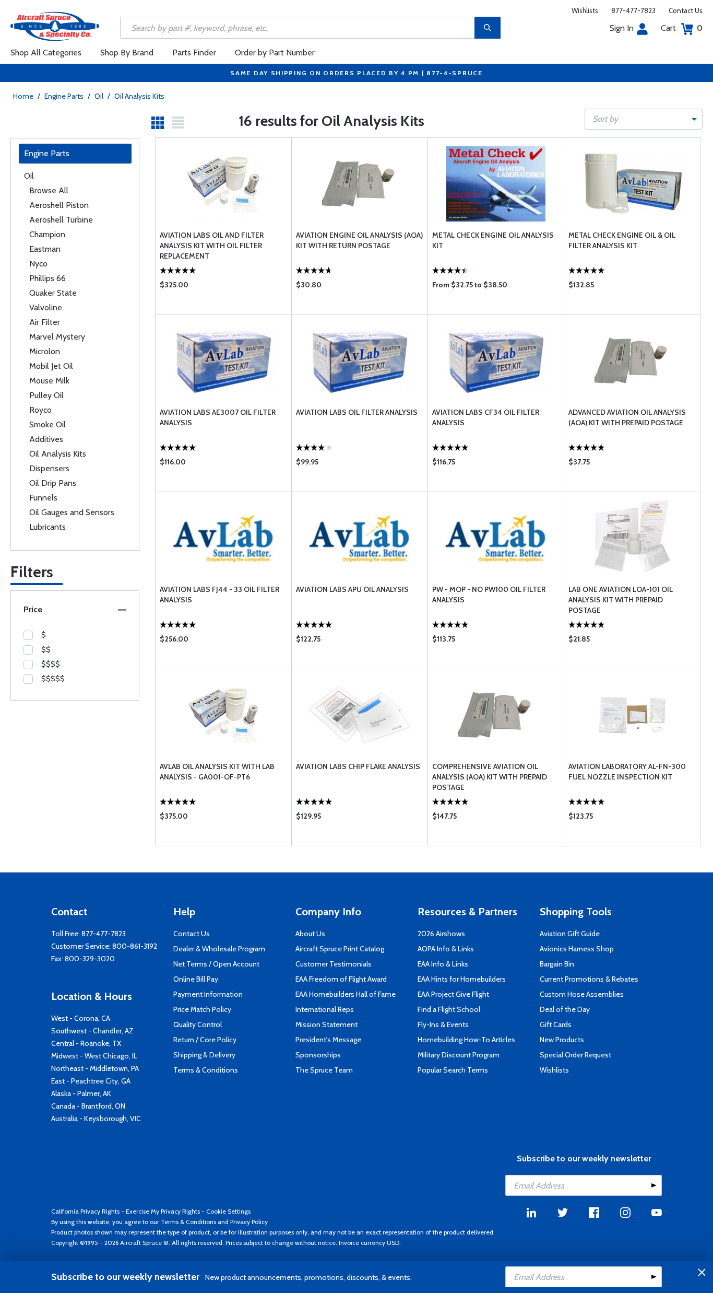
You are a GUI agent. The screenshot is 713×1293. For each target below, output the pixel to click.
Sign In (622, 28)
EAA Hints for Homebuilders (462, 979)
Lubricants (47, 527)
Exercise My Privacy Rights (163, 1211)
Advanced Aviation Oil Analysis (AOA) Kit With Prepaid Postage (627, 417)
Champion (47, 234)
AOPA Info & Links (446, 948)
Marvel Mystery (57, 337)
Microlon (44, 351)
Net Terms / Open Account (216, 964)
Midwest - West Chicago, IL (94, 1056)
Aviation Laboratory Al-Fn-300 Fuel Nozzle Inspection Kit (627, 772)
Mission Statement (326, 1024)
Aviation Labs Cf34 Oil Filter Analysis (485, 417)
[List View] (178, 123)
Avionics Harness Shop (577, 948)
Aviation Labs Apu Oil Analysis (352, 589)
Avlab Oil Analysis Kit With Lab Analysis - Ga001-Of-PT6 (217, 772)
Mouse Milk (49, 381)
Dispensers (49, 468)
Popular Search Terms (453, 1070)
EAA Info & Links (443, 964)
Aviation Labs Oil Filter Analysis (357, 412)
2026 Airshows (441, 933)
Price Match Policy (202, 1009)
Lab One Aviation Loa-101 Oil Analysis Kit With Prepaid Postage (620, 600)
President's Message (328, 1039)
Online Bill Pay (195, 979)
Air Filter (44, 322)
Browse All (48, 190)
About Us (310, 933)
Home (23, 96)
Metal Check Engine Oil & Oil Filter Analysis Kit (621, 240)
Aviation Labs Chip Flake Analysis (358, 766)
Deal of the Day (565, 1009)
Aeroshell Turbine (61, 220)
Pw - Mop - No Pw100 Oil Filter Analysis (488, 594)
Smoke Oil (47, 424)
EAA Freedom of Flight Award (341, 979)
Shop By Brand (126, 52)
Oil (98, 96)
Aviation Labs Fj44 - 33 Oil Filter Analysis (219, 594)
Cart (682, 28)
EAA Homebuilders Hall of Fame (345, 994)
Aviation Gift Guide (570, 933)
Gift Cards (556, 1024)
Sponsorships (318, 1054)
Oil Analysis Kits (139, 96)
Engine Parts (64, 96)
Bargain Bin (557, 964)
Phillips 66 (47, 278)
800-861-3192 (134, 946)
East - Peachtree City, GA (90, 1081)
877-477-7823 (633, 10)
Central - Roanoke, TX (86, 1043)
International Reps (324, 1009)
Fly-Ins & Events (443, 1024)
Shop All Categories (45, 52)
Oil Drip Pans (52, 483)
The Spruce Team (324, 1070)
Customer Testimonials (333, 964)
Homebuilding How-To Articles (466, 1039)
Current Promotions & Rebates (589, 979)
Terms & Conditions (205, 1070)
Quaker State (53, 293)
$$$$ (50, 664)
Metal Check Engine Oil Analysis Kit (493, 240)
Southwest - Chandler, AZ (92, 1030)
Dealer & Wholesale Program (219, 948)
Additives (46, 439)
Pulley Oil (46, 395)
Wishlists (585, 10)
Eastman (45, 249)
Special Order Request (575, 1054)
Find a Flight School (449, 1009)
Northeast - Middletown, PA (95, 1068)
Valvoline (45, 307)
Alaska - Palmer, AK (81, 1093)
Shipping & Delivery (204, 1054)
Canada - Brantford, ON (88, 1106)
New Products (562, 1039)
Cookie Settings (228, 1211)
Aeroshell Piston (59, 205)
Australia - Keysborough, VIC (96, 1118)
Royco (40, 410)
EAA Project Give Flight (453, 994)
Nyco (38, 264)
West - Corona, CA (80, 1018)
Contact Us (686, 10)
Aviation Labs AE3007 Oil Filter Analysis (218, 417)
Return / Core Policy (204, 1039)
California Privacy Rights (85, 1211)
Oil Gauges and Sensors (71, 512)
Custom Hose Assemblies (582, 994)
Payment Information (208, 994)
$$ (46, 649)
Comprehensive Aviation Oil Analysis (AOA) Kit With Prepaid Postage (489, 777)
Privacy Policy (249, 1222)
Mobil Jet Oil (51, 366)
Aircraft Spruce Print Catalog (339, 948)
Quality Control (197, 1024)
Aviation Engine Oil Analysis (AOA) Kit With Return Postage (359, 240)
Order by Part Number (275, 52)
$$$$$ (53, 678)
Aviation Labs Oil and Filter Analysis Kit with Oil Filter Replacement (212, 245)
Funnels (43, 498)
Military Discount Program (459, 1054)
